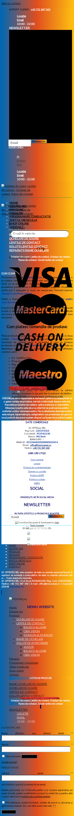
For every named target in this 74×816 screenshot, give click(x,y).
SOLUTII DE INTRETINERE (32, 643)
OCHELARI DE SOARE (24, 239)
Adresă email (37, 773)
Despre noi (18, 206)
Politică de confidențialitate (37, 467)
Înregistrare (9, 811)
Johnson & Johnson (38, 635)
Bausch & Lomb (35, 651)
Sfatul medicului (23, 220)
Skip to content (11, 3)
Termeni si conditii (37, 471)
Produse (17, 210)
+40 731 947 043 (40, 9)
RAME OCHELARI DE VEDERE (29, 235)
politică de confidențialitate (36, 796)
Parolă (37, 744)
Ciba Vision (32, 631)
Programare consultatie (30, 217)
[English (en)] (21, 161)
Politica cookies (37, 479)
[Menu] (9, 223)
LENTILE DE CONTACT (25, 243)
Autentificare (29, 756)
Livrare (37, 463)
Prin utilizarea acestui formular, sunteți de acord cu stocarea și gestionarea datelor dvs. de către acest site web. (37, 804)
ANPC (37, 483)
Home (14, 203)
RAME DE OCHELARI (29, 639)
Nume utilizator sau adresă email (37, 733)
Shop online (19, 224)
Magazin (16, 213)
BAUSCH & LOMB (35, 627)
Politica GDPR (37, 475)
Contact (15, 566)
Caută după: (18, 228)
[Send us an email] (40, 707)
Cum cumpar (37, 459)
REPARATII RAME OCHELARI (29, 250)
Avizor (29, 647)
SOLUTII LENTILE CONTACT (28, 246)
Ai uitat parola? (9, 762)
